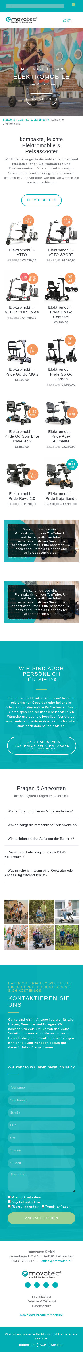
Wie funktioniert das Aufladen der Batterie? (41, 839)
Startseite (9, 119)
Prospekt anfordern (26, 1197)
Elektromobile (40, 119)
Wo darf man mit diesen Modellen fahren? (40, 811)
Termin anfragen (57, 1206)
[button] (76, 20)
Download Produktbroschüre (41, 1315)
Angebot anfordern (26, 1202)
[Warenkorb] (72, 6)
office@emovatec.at (56, 1261)
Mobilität (23, 119)
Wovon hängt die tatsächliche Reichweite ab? (43, 825)
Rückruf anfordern (25, 1206)
